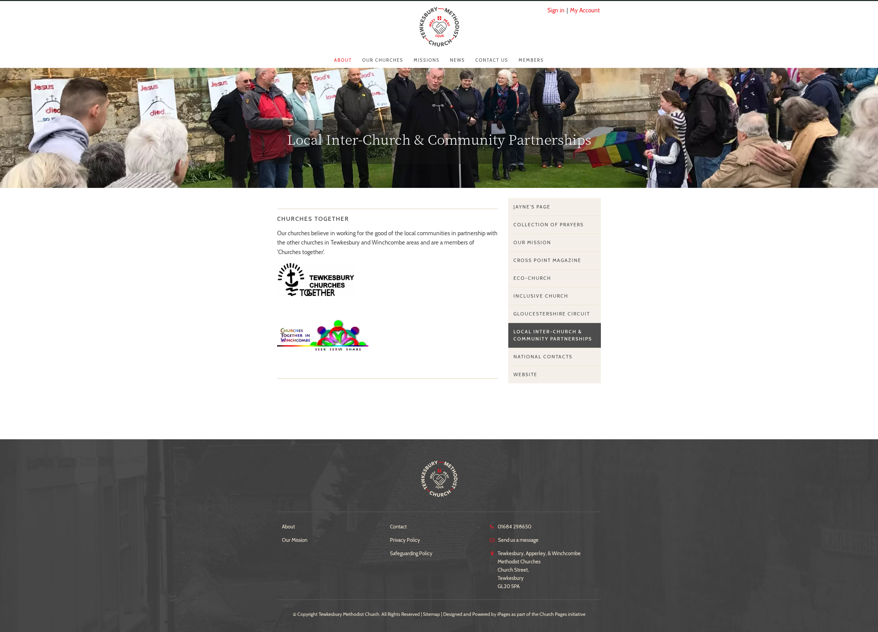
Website (525, 374)
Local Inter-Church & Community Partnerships (552, 335)
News (457, 60)
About (343, 60)
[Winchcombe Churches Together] (322, 334)
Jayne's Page (531, 207)
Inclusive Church (540, 296)
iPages (503, 614)
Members (531, 60)
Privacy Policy (405, 540)
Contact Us (491, 60)
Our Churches (382, 60)
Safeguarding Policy (411, 553)
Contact (398, 527)
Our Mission (532, 242)
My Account (585, 10)
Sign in (556, 10)
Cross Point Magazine (547, 260)
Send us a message (518, 540)
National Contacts (542, 357)
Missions (427, 60)
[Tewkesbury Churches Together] (316, 279)
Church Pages (553, 614)
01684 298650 (514, 527)
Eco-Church (532, 278)
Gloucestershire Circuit (551, 314)
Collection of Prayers (548, 225)
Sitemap (431, 614)
